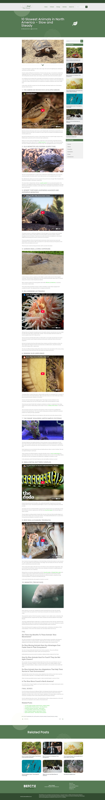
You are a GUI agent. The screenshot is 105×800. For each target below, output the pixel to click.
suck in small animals (55, 453)
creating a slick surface (52, 405)
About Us (71, 6)
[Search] (86, 7)
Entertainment (70, 156)
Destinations (70, 151)
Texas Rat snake (47, 572)
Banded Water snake (56, 572)
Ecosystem (69, 149)
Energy (58, 6)
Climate (52, 6)
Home (45, 6)
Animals (65, 6)
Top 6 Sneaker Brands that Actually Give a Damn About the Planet (74, 91)
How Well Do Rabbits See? (71, 136)
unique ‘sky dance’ (42, 142)
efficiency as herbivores (51, 282)
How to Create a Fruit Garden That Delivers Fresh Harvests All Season (73, 60)
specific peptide (43, 183)
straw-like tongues (48, 510)
